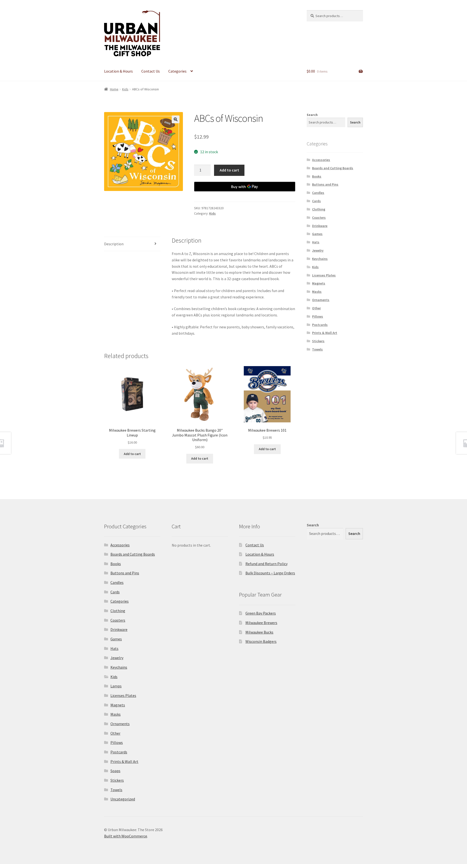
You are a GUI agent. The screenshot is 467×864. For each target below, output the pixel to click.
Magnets (318, 283)
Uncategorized (122, 799)
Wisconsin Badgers (261, 641)
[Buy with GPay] (244, 186)
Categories (177, 71)
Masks (317, 291)
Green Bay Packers (260, 613)
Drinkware (319, 226)
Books (316, 176)
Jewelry (317, 250)
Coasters (319, 217)
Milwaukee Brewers (261, 622)
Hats (315, 242)
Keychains (320, 258)
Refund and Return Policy (266, 563)
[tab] (132, 244)
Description (114, 243)
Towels (317, 349)
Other (316, 308)
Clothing (318, 209)
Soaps (115, 770)
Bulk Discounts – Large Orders (270, 572)
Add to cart (229, 170)
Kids (125, 89)
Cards (316, 201)
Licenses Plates (324, 275)
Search (312, 115)
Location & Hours (118, 71)
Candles (318, 192)
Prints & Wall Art (324, 333)
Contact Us (150, 71)
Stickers (318, 341)
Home (114, 89)
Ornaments (320, 300)
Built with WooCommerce (125, 836)
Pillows (317, 316)
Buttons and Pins (325, 184)
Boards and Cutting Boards (332, 168)
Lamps (116, 686)
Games (317, 234)
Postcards (320, 325)
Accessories (321, 160)
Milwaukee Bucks (259, 632)
